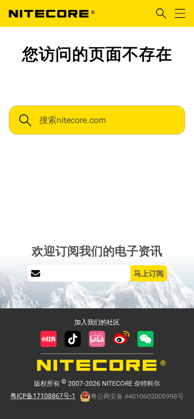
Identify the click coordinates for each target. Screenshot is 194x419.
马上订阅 (149, 273)
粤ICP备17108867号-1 (42, 396)
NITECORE (52, 13)
